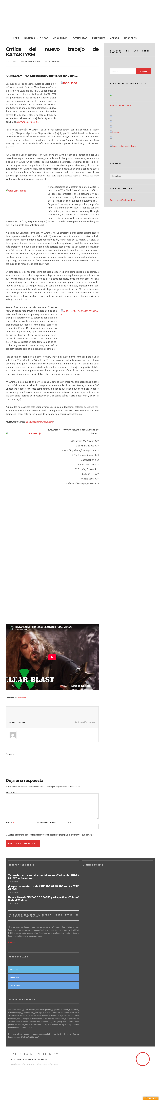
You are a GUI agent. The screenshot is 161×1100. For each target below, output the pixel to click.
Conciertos (60, 38)
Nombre (10, 822)
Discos (44, 38)
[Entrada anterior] (29, 712)
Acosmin (55, 1064)
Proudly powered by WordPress (22, 1064)
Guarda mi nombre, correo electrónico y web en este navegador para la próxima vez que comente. (51, 835)
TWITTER (14, 969)
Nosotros (130, 38)
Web (69, 822)
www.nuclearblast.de (28, 121)
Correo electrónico (47, 822)
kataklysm (22, 697)
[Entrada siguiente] (75, 712)
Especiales (98, 38)
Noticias (29, 38)
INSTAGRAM (15, 985)
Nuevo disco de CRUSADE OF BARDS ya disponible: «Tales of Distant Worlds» (43, 899)
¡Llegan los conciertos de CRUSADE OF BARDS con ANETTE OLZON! (43, 888)
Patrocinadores (120, 105)
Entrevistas (79, 38)
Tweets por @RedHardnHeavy (123, 200)
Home (16, 38)
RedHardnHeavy (35, 1054)
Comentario (12, 792)
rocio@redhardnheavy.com (39, 421)
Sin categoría (54, 61)
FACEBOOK (14, 977)
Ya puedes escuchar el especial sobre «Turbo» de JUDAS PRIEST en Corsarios (43, 877)
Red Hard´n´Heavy (32, 61)
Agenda (114, 38)
